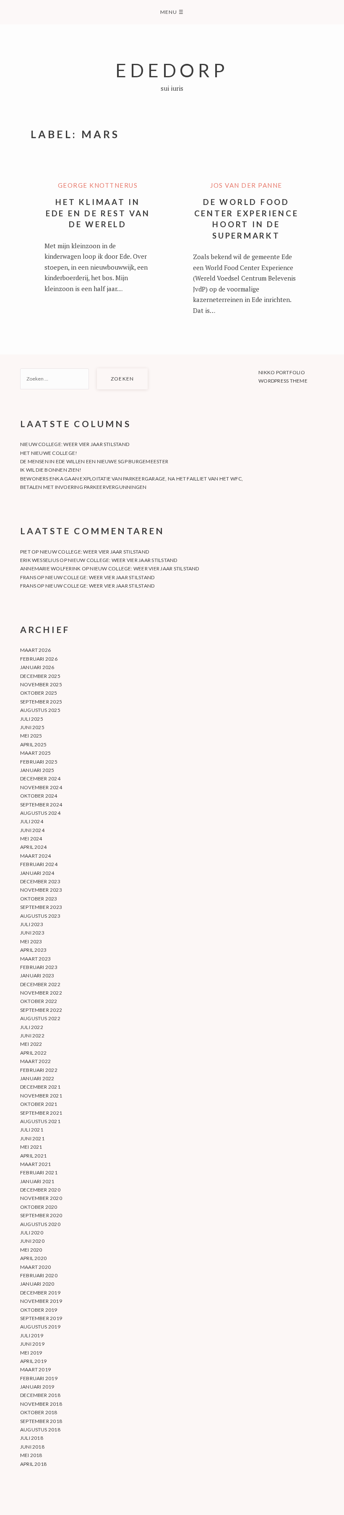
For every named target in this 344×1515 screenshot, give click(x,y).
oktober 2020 (38, 1207)
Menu (172, 12)
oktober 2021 (38, 1104)
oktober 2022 (38, 1001)
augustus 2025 (40, 710)
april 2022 (33, 1053)
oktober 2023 (38, 898)
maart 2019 (35, 1369)
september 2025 (41, 701)
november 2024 (41, 787)
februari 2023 (38, 967)
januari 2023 (37, 975)
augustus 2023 (40, 916)
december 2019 (40, 1292)
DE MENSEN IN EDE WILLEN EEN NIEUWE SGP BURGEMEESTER (94, 461)
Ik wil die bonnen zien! (51, 470)
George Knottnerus (98, 185)
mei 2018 (31, 1455)
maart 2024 (35, 856)
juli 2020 (31, 1232)
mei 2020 (31, 1250)
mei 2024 (31, 838)
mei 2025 (31, 736)
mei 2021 (31, 1147)
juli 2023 (31, 924)
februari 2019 (38, 1378)
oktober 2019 (38, 1310)
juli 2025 (31, 719)
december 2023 (40, 881)
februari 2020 (38, 1275)
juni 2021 (32, 1138)
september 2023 (41, 907)
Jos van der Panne (246, 185)
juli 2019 (31, 1335)
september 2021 (41, 1113)
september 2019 (41, 1318)
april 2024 (33, 847)
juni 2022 (32, 1035)
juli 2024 (31, 821)
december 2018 (40, 1395)
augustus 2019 (40, 1326)
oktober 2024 (38, 796)
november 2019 (41, 1301)
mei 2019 (31, 1353)
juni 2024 (32, 830)
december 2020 (40, 1190)
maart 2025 (35, 753)
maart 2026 (35, 650)
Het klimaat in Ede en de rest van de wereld (98, 213)
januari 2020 (37, 1284)
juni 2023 (32, 932)
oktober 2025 (38, 693)
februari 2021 (38, 1172)
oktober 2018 (38, 1412)
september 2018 (41, 1421)
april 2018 (33, 1464)
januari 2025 (37, 770)
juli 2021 (31, 1129)
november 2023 (41, 890)
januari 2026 (37, 667)
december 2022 (40, 984)
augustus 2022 (40, 1018)
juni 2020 (32, 1241)
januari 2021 (37, 1181)
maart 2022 (35, 1061)
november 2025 (41, 684)
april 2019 (33, 1361)
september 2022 (41, 1010)
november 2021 (41, 1095)
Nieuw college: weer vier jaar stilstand (74, 444)
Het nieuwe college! (49, 453)
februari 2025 (38, 762)
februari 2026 (38, 659)
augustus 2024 (40, 813)
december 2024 (40, 778)
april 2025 (33, 744)
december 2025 (40, 676)
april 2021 (33, 1156)
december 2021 (40, 1087)
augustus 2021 (40, 1121)
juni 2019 (32, 1344)
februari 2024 (38, 864)
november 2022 (41, 993)
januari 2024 (37, 873)
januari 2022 (37, 1078)
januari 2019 (37, 1387)
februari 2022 (38, 1070)
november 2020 (41, 1198)
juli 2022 (31, 1027)
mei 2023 (31, 941)
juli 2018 (31, 1438)
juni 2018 (32, 1447)
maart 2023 (35, 959)
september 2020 (41, 1215)
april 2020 (33, 1258)
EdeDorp (172, 70)
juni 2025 (32, 727)
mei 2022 (31, 1044)
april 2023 (33, 950)
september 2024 (41, 804)
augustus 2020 (40, 1224)
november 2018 (41, 1404)
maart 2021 (35, 1164)
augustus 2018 (40, 1429)
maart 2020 (35, 1267)
